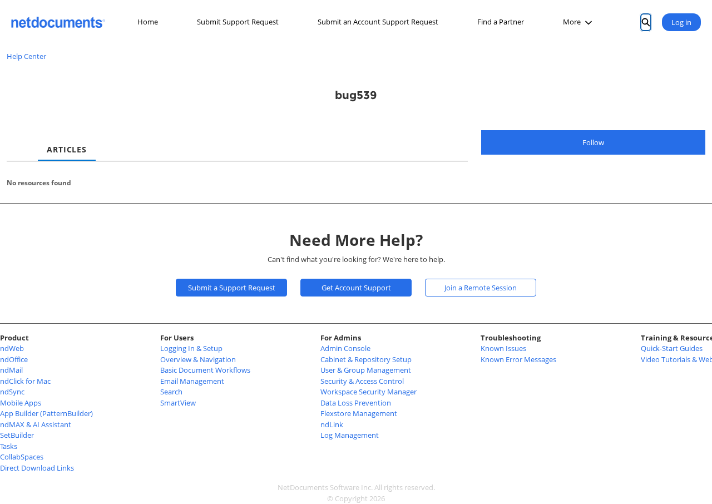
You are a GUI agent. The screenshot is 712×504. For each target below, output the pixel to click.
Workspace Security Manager (368, 392)
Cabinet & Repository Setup (366, 359)
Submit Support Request (238, 22)
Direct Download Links (37, 468)
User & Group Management (365, 370)
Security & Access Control (362, 381)
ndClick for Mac (25, 381)
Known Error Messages (518, 359)
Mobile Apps (20, 403)
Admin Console (345, 348)
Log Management (349, 435)
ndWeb (12, 348)
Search (171, 392)
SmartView (178, 403)
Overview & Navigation (198, 359)
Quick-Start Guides (672, 348)
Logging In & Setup (191, 348)
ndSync (12, 392)
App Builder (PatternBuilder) (46, 413)
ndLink (331, 424)
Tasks (8, 446)
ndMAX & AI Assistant (35, 424)
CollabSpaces (21, 457)
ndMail (11, 370)
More (572, 22)
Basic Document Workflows (205, 370)
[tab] (15, 139)
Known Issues (503, 348)
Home (147, 22)
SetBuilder (17, 435)
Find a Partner (500, 22)
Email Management (192, 381)
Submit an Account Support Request (378, 22)
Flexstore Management (358, 413)
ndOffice (14, 359)
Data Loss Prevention (355, 403)
